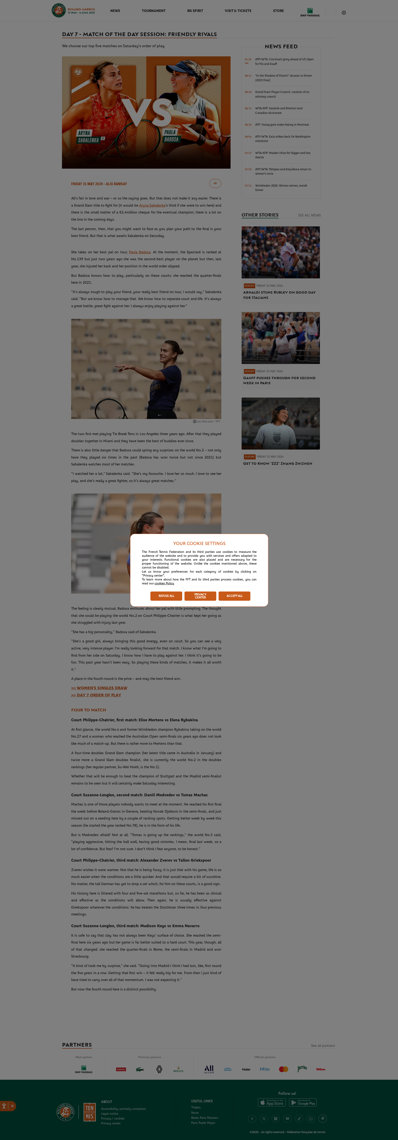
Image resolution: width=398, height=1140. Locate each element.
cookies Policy (164, 583)
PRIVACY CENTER (200, 596)
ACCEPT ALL (235, 596)
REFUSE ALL (166, 596)
